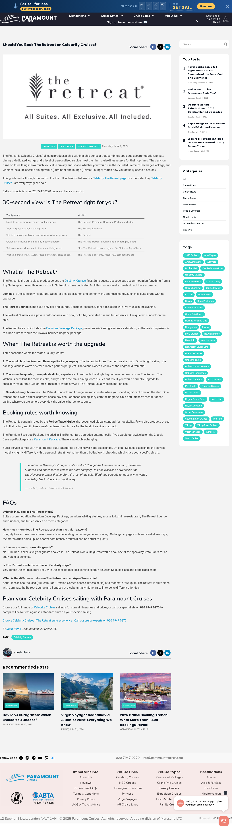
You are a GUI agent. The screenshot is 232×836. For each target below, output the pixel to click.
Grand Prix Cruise (194, 314)
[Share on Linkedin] (167, 47)
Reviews (187, 229)
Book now (206, 6)
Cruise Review (213, 288)
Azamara (211, 261)
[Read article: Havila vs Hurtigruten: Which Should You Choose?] (28, 691)
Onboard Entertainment (197, 366)
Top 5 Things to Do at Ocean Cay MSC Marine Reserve (206, 125)
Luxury (205, 327)
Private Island (192, 392)
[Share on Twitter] (160, 47)
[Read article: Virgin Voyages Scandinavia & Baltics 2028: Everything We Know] (87, 691)
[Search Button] (225, 44)
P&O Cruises (214, 379)
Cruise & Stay (213, 281)
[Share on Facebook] (153, 47)
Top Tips (217, 418)
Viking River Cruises (207, 425)
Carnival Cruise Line (212, 268)
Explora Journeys (194, 307)
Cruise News (66, 146)
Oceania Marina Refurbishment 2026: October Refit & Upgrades (205, 108)
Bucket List (191, 268)
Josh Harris (14, 629)
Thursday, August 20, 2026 (17, 724)
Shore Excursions (194, 412)
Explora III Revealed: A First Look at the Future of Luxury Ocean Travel (206, 142)
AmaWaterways (193, 261)
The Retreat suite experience (54, 620)
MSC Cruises (191, 333)
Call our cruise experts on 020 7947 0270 (100, 620)
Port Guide (190, 386)
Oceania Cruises (193, 353)
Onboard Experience (88, 146)
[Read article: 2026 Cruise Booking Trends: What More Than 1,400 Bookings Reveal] (145, 691)
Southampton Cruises (196, 418)
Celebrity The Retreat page (109, 178)
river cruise (216, 399)
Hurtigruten (191, 327)
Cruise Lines (142, 16)
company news (193, 281)
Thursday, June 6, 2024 (115, 146)
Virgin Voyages (192, 431)
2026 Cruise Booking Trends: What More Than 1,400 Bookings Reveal (144, 720)
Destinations (77, 16)
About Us (171, 16)
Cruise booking (192, 288)
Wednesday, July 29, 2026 (134, 729)
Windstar (210, 431)
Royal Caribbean (193, 405)
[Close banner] (227, 6)
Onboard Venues (193, 379)
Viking (188, 425)
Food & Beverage (191, 210)
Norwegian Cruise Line (196, 346)
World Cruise (191, 438)
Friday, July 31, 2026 (72, 729)
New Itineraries (212, 333)
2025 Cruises (192, 255)
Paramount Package (47, 439)
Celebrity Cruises (75, 280)
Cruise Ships (189, 198)
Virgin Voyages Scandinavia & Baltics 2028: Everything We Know (86, 720)
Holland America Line (196, 320)
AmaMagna (210, 255)
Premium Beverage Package (64, 328)
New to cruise (190, 217)
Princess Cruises (210, 386)
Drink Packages (205, 301)
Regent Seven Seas (195, 399)
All (184, 179)
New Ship (190, 340)
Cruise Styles (110, 16)
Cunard (188, 294)
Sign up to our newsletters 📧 (127, 22)
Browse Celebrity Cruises (18, 620)
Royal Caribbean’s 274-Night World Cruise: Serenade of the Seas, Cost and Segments (205, 72)
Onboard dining (193, 360)
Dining (188, 301)
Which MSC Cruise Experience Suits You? (202, 91)
